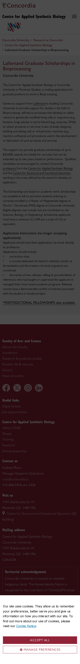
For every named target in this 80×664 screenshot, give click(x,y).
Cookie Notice (26, 626)
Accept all (40, 640)
